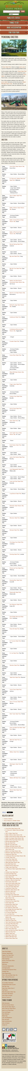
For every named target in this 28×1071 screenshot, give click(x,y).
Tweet (9, 812)
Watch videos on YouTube (15, 1029)
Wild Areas (4, 964)
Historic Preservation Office (8, 960)
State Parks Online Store (7, 988)
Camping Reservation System (9, 984)
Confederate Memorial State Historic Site (15, 856)
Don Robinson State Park (16, 604)
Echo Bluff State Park (10, 864)
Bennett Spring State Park (16, 244)
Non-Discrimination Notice (8, 1004)
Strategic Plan (5, 971)
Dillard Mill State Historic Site (17, 372)
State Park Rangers (6, 951)
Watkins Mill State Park (15, 777)
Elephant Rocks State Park (12, 865)
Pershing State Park (14, 554)
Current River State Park (11, 860)
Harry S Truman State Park (16, 701)
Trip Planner (5, 990)
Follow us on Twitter (11, 1029)
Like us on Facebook (7, 1029)
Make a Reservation (14, 27)
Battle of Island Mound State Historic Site (15, 836)
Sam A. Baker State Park (16, 195)
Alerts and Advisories (7, 1021)
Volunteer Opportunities (7, 953)
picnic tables (4, 82)
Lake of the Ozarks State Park (17, 457)
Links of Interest (5, 1023)
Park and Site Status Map (8, 1006)
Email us (3, 1029)
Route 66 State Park (15, 628)
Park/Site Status (13, 17)
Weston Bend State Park (16, 790)
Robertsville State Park (15, 592)
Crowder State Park (14, 341)
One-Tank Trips (5, 986)
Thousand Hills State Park (11, 923)
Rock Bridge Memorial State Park (13, 909)
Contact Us (4, 1024)
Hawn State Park (7, 67)
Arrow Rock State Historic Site (17, 166)
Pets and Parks (5, 1019)
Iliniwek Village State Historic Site (13, 878)
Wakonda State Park (15, 739)
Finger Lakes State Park (16, 384)
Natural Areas (5, 962)
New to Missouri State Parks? (9, 1008)
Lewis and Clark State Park (16, 481)
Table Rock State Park (15, 677)
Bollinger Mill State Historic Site (13, 846)
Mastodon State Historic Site (17, 505)
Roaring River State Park (16, 580)
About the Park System (7, 957)
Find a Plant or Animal (7, 995)
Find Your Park (14, 32)
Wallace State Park (14, 751)
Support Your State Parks (8, 955)
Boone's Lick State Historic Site (17, 292)
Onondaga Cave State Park (16, 542)
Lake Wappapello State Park (17, 469)
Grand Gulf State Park (10, 873)
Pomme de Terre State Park (16, 568)
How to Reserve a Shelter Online (12, 820)
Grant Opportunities (6, 973)
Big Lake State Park (14, 256)
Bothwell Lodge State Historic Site (13, 852)
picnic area (22, 67)
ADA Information (6, 1003)
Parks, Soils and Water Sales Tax (9, 975)
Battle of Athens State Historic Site (13, 835)
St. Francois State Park (15, 641)
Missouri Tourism (6, 997)
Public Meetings (5, 958)
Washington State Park (15, 764)
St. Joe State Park (14, 653)
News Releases (5, 1014)
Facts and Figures (6, 1012)
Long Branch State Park (15, 493)
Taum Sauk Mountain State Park (13, 922)
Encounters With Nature (7, 993)
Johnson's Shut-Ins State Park (12, 880)
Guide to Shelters (8, 818)
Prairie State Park (22, 71)
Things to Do (14, 22)
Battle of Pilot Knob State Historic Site (14, 839)
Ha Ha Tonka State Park (15, 408)
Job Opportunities (6, 967)
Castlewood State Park (15, 317)
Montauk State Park (14, 530)
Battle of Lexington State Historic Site (14, 838)
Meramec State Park (15, 517)
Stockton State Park (14, 665)
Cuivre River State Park (15, 355)
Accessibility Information (7, 982)
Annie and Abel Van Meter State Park (14, 930)
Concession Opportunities (8, 966)
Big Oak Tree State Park (16, 268)
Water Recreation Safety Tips (8, 991)
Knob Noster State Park (15, 445)
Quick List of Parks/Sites (8, 1010)
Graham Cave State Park (16, 396)
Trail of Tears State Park (15, 689)
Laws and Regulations (7, 1017)
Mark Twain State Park (15, 713)
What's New (4, 1015)
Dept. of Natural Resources (8, 977)
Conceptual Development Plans (9, 969)
